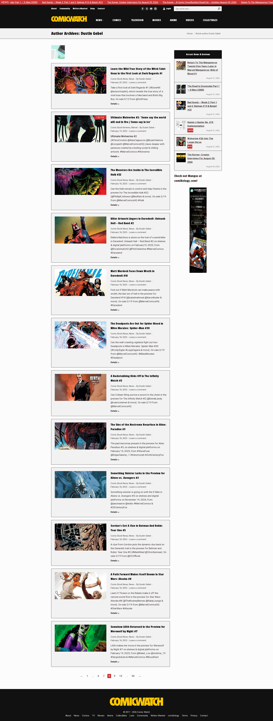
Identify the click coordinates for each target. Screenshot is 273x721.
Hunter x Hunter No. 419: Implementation (200, 124)
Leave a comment (137, 82)
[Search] (219, 8)
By (143, 79)
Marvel (134, 127)
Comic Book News (119, 79)
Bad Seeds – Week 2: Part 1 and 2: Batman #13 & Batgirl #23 (33, 2)
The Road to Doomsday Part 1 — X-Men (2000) (203, 88)
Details (114, 103)
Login (168, 8)
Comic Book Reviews (120, 127)
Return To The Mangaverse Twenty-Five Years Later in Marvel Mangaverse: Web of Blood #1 (202, 68)
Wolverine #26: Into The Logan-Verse (200, 140)
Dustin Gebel (92, 33)
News (131, 79)
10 (120, 676)
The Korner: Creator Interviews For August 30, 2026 (94, 2)
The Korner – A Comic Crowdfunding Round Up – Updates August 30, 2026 (161, 2)
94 (133, 676)
